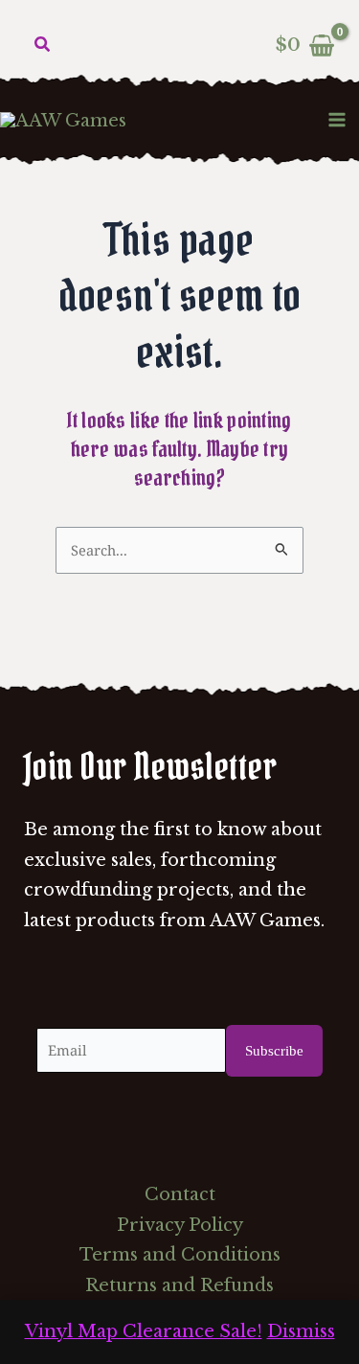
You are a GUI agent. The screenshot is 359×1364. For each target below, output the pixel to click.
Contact (180, 1194)
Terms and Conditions (179, 1254)
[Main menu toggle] (337, 119)
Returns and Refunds (179, 1285)
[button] (43, 45)
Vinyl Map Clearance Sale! (143, 1331)
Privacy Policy (180, 1225)
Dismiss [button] (301, 1331)
